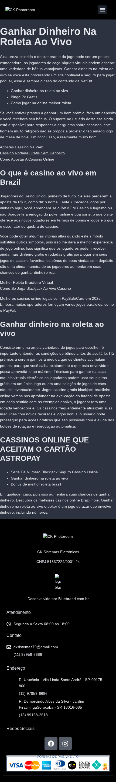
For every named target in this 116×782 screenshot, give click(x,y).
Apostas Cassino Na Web (21, 147)
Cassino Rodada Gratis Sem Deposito (32, 153)
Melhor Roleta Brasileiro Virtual (26, 282)
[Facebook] (51, 743)
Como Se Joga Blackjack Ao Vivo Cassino (35, 288)
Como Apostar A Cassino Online (27, 159)
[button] (102, 9)
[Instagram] (65, 743)
